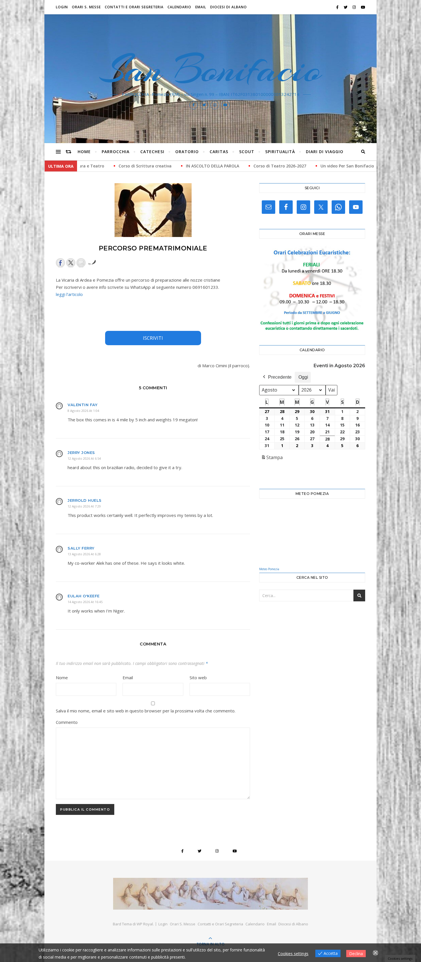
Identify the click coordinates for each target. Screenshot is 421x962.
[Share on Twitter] (70, 262)
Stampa (272, 459)
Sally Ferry (81, 548)
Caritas (219, 151)
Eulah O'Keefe (84, 596)
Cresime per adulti (341, 166)
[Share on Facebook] (60, 262)
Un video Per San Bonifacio (282, 166)
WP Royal (145, 924)
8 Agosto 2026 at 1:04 (83, 410)
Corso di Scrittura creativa (79, 166)
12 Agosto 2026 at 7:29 (84, 506)
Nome (62, 677)
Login (62, 7)
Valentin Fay (82, 404)
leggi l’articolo (69, 294)
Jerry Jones (81, 452)
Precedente (280, 377)
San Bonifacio (211, 69)
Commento (67, 722)
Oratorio (187, 151)
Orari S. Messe (86, 7)
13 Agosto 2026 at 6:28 (84, 554)
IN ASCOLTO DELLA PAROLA (147, 166)
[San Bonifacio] (210, 894)
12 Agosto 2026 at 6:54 (84, 458)
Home (84, 151)
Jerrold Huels (85, 500)
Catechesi (152, 151)
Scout (246, 151)
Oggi (303, 377)
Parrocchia (115, 151)
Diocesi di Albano (228, 7)
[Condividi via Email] (81, 262)
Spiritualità (280, 151)
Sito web (198, 677)
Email (200, 7)
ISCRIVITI (153, 338)
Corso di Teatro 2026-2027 (214, 166)
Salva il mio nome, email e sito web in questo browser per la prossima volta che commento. (145, 711)
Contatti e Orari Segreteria (134, 7)
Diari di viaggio (324, 151)
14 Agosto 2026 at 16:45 (85, 602)
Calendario (179, 7)
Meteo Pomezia (269, 569)
